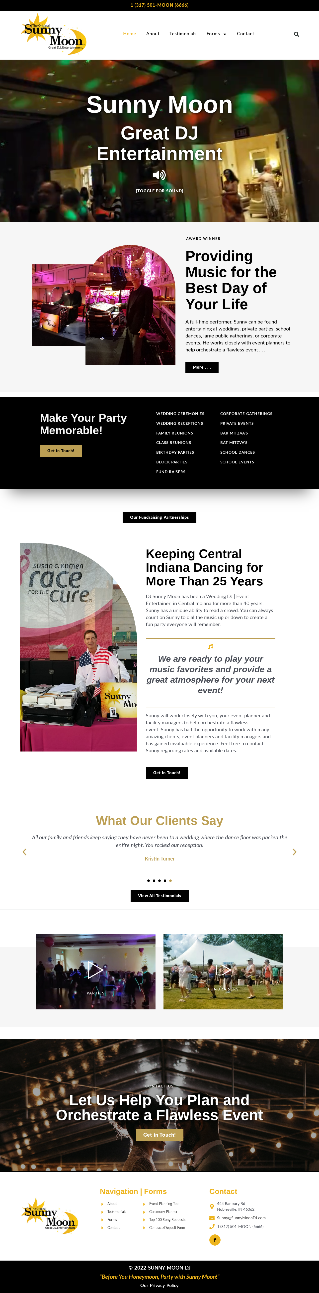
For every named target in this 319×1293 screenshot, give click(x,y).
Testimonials (183, 34)
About (153, 34)
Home (129, 34)
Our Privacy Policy (159, 1286)
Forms (213, 34)
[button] (297, 34)
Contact (245, 34)
